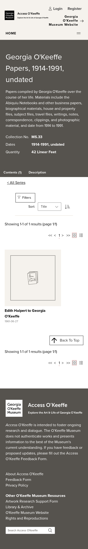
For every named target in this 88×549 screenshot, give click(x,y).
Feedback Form (18, 479)
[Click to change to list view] (81, 235)
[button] (78, 33)
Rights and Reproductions (27, 518)
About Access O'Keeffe (24, 474)
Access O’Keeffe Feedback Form (42, 456)
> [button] (63, 235)
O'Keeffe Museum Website (27, 512)
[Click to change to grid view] (74, 235)
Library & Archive (20, 507)
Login (57, 8)
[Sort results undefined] (67, 206)
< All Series (16, 182)
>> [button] (68, 235)
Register (75, 8)
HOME (11, 33)
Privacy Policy (17, 485)
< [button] (55, 235)
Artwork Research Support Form (32, 501)
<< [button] (50, 235)
